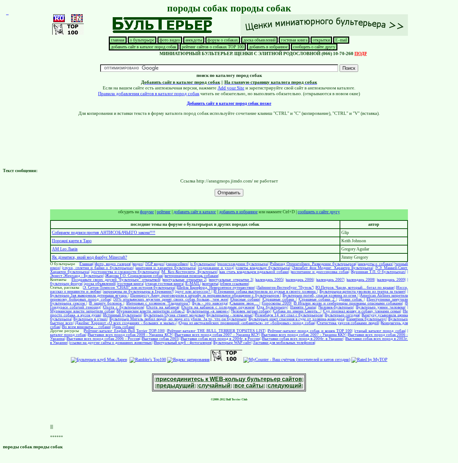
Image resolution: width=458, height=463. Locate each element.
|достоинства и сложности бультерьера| (125, 272)
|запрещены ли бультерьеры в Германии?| (138, 291)
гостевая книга (294, 40)
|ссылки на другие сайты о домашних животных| (110, 343)
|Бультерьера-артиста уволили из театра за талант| (362, 291)
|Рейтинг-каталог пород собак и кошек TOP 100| (310, 331)
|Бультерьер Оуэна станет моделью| (174, 315)
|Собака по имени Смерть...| (297, 311)
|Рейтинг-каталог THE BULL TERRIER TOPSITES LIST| (216, 331)
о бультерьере (142, 40)
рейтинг (164, 211)
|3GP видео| (155, 264)
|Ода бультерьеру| (272, 307)
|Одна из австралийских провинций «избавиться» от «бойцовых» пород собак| (246, 323)
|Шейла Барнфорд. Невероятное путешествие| (215, 287)
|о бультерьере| (203, 264)
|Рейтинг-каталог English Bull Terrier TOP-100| (124, 331)
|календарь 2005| (269, 280)
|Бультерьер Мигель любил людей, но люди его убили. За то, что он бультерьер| (178, 319)
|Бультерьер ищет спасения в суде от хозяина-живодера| (296, 319)
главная (118, 40)
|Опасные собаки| (245, 299)
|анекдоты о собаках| (375, 264)
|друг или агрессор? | (193, 291)
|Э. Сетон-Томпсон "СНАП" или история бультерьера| (129, 287)
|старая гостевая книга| (164, 284)
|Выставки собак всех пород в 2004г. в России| (220, 339)
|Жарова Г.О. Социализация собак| (134, 276)
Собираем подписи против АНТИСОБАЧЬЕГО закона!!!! (103, 232)
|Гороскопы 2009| (277, 303)
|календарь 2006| (300, 280)
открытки (321, 40)
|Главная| (86, 264)
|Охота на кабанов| (162, 307)
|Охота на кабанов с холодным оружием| (218, 307)
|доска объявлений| (100, 284)
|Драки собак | (351, 299)
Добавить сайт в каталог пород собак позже (229, 103)
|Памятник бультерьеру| (366, 319)
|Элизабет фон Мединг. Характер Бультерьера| (332, 268)
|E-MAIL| (193, 284)
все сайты (249, 385)
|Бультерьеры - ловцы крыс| (229, 315)
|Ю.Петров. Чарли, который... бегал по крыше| (355, 287)
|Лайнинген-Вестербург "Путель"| (285, 287)
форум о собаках (223, 40)
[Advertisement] (229, 132)
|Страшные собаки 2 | (317, 299)
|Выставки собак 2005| (160, 339)
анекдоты (193, 40)
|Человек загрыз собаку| (251, 311)
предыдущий (175, 385)
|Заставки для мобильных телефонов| (284, 343)
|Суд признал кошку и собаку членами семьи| (362, 311)
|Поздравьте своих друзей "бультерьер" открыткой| (116, 280)
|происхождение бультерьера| (242, 264)
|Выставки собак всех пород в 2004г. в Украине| (303, 339)
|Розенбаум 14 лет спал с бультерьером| (288, 315)
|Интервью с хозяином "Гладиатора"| (158, 303)
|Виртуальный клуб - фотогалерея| (183, 343)
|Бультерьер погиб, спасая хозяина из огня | (320, 295)
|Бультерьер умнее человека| (380, 307)
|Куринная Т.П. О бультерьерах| (378, 272)
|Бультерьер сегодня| (342, 315)
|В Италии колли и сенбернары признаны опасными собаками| (348, 303)
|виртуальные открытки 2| (184, 280)
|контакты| (210, 284)
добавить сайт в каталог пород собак (143, 46)
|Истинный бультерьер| (122, 315)
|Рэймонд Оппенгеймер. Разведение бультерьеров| (312, 264)
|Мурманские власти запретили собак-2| (150, 311)
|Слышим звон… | (244, 303)
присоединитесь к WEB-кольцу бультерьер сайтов (229, 379)
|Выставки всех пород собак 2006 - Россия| (103, 339)
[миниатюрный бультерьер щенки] (324, 34)
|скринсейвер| (177, 264)
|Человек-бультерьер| (336, 307)
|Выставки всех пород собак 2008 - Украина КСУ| (130, 335)
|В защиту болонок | (106, 303)
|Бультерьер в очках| (90, 319)
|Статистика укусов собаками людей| (347, 323)
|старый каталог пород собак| (380, 331)
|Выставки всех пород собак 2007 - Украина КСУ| (217, 335)
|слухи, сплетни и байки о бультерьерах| (97, 268)
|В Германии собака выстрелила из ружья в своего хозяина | (265, 291)
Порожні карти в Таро (72, 240)
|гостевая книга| (130, 284)
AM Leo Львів (65, 249)
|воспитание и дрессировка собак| (320, 272)
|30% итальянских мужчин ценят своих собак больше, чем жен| (170, 299)
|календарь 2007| (330, 280)
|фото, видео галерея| (112, 264)
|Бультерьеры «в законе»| (207, 311)
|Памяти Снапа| (303, 307)
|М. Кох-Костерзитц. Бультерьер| (189, 272)
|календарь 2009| (391, 280)
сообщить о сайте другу (314, 46)
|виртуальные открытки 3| (231, 280)
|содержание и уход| (216, 268)
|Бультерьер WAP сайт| (232, 343)
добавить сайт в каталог (195, 211)
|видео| (137, 264)
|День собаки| (123, 327)
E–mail (341, 40)
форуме (147, 211)
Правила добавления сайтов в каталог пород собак (148, 93)
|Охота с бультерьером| (123, 307)
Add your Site (231, 88)
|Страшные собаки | (279, 299)
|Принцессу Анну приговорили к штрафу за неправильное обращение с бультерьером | (205, 295)
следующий (285, 385)
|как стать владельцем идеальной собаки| (254, 272)
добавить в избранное (268, 46)
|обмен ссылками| (234, 284)
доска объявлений (259, 40)
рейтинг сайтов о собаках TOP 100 (213, 46)
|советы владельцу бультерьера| (262, 268)
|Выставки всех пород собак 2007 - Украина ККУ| (303, 335)
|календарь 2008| (360, 280)
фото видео (170, 40)
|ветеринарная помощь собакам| (191, 276)
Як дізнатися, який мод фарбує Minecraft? (89, 257)
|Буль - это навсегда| (210, 303)
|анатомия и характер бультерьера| (165, 268)
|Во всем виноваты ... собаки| (86, 327)
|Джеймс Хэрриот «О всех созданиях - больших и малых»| (126, 323)
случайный (214, 385)
